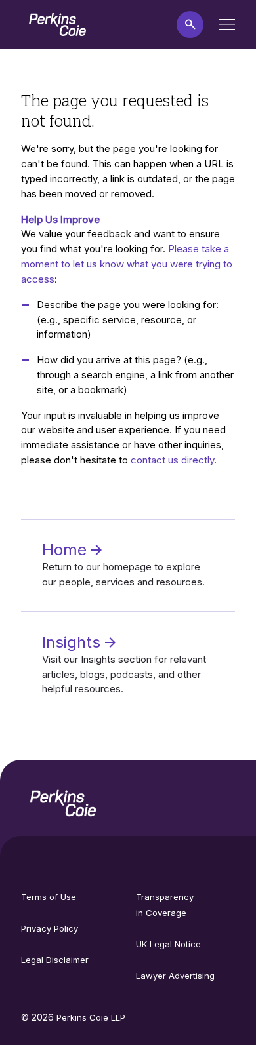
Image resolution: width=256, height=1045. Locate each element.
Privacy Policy (49, 928)
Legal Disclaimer (55, 960)
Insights (73, 642)
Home (66, 549)
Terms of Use (48, 897)
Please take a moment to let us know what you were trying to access (126, 264)
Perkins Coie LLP (90, 1017)
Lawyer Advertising (175, 975)
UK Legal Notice (168, 944)
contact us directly (172, 460)
